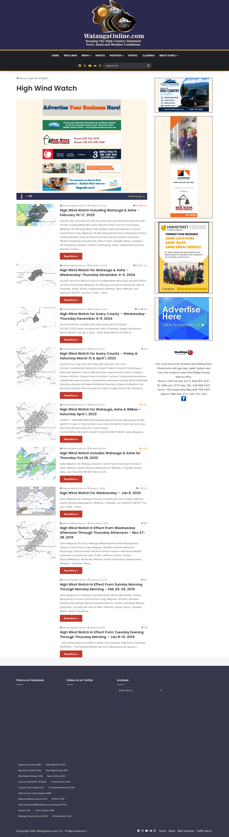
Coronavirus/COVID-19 (32, 781)
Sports (100, 55)
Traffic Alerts (204, 830)
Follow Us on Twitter (80, 680)
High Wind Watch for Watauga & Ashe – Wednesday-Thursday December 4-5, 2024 (97, 272)
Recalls (24, 810)
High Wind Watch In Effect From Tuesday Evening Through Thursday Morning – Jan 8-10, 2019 (102, 634)
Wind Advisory (61, 816)
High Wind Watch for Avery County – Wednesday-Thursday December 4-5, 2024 (103, 316)
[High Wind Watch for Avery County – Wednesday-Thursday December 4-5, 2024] (36, 318)
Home (55, 55)
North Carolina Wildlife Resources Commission (42, 804)
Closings (148, 55)
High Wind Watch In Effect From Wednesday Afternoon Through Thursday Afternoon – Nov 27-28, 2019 (102, 533)
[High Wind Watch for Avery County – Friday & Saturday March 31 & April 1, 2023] (36, 366)
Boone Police (56, 776)
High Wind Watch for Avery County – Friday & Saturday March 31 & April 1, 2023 (99, 356)
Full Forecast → (137, 196)
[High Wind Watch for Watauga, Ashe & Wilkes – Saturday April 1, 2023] (36, 422)
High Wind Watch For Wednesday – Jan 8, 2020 (100, 493)
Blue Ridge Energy (57, 770)
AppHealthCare (56, 764)
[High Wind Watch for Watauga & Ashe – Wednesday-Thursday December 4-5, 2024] (36, 275)
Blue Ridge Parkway (30, 776)
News (85, 55)
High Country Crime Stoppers (34, 793)
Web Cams (70, 55)
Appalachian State (29, 764)
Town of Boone (44, 810)
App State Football (29, 770)
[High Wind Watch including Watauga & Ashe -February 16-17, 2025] (36, 215)
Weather (115, 55)
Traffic (133, 55)
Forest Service (60, 781)
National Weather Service (74, 205)
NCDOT (58, 799)
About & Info (167, 55)
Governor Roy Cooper (31, 787)
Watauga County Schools (33, 816)
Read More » (71, 256)
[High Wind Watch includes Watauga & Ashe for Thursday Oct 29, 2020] (36, 463)
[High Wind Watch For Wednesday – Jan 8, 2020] (36, 501)
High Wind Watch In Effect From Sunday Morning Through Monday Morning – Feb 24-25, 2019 (101, 586)
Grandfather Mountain (62, 787)
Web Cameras (186, 830)
